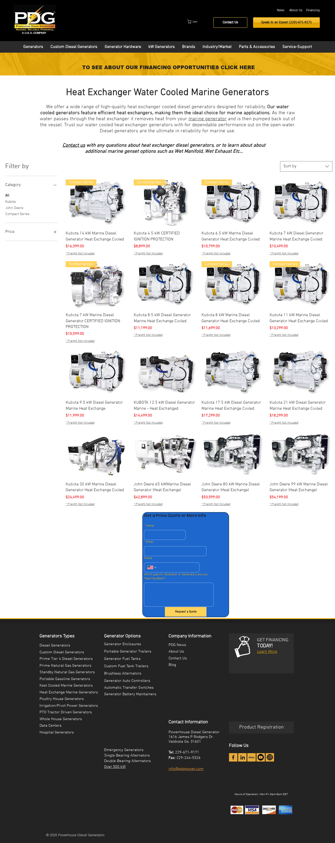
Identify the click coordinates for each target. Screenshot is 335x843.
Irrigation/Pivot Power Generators (69, 705)
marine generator (207, 119)
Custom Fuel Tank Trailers (126, 666)
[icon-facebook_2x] (233, 757)
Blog (172, 665)
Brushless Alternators (122, 673)
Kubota (10, 202)
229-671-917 (186, 752)
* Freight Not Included (80, 253)
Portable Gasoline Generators (65, 679)
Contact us (74, 146)
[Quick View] (301, 203)
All (7, 195)
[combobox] (306, 166)
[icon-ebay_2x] (251, 757)
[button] (197, 22)
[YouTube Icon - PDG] (260, 757)
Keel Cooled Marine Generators (66, 685)
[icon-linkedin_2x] (242, 757)
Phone (148, 558)
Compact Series (17, 214)
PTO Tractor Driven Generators (66, 712)
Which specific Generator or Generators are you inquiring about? (176, 576)
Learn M (264, 651)
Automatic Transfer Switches (129, 687)
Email (149, 542)
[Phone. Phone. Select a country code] (152, 567)
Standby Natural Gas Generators (67, 672)
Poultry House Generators (62, 699)
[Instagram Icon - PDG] (270, 757)
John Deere (14, 208)
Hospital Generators (57, 732)
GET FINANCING (272, 640)
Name (149, 526)
